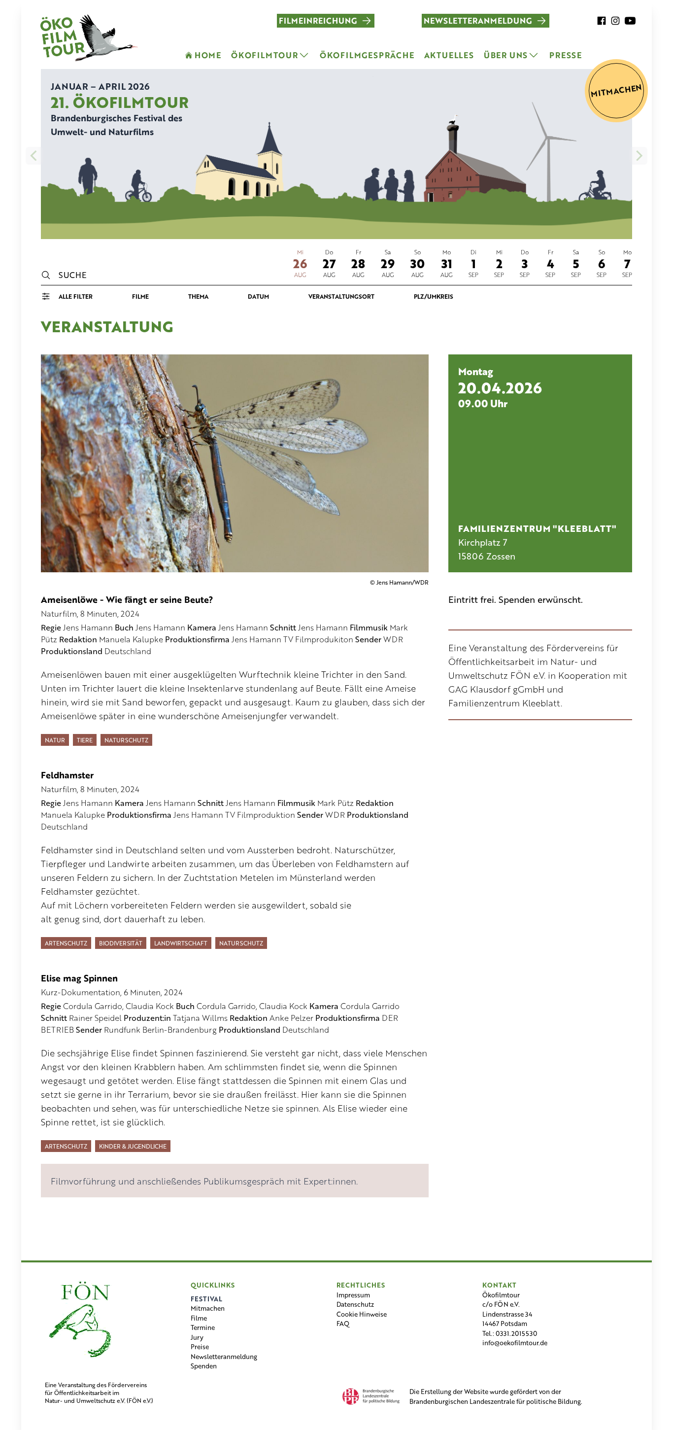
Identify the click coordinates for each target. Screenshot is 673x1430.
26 (300, 263)
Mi (300, 252)
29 (388, 263)
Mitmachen (208, 1308)
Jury (197, 1337)
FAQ (342, 1323)
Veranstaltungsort (341, 296)
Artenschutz (66, 943)
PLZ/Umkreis (433, 296)
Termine (203, 1327)
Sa (388, 252)
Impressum (353, 1294)
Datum (258, 296)
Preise (200, 1346)
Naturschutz (126, 740)
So (417, 252)
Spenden (204, 1365)
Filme (140, 296)
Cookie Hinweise (361, 1314)
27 (329, 263)
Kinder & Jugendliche (133, 1146)
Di (473, 252)
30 (417, 263)
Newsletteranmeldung (224, 1356)
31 (446, 263)
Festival (206, 1298)
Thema (198, 296)
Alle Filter (76, 296)
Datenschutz (355, 1304)
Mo (446, 252)
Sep (473, 275)
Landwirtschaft (180, 943)
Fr (358, 252)
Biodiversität (120, 943)
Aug (300, 275)
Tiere (85, 740)
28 (358, 263)
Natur (55, 740)
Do (329, 252)
